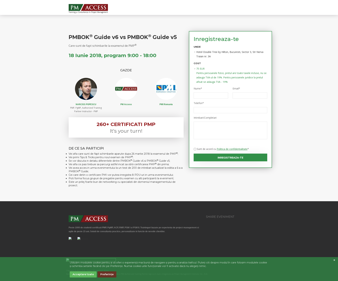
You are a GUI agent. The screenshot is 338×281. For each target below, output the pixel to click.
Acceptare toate (83, 274)
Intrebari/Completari (205, 117)
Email (236, 88)
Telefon (199, 103)
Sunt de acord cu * (223, 149)
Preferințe (107, 274)
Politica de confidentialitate (232, 149)
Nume (198, 88)
